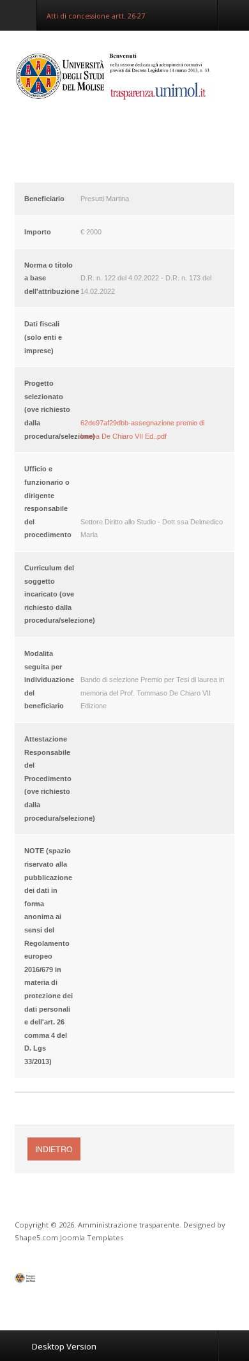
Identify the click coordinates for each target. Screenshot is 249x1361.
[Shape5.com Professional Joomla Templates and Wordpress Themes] (42, 1281)
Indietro (54, 1148)
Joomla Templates (91, 1237)
